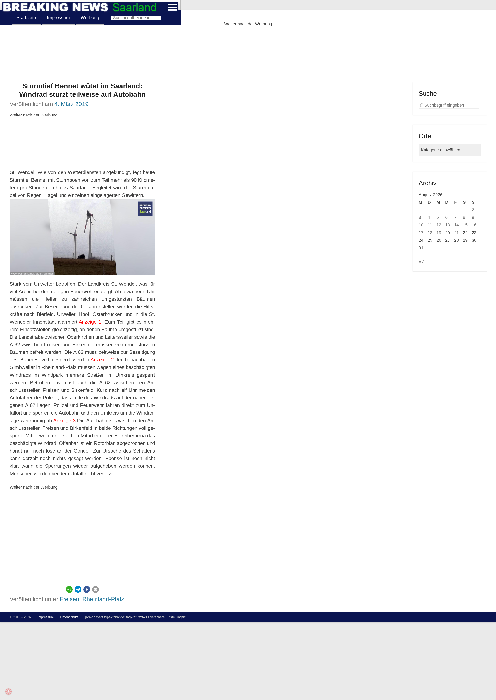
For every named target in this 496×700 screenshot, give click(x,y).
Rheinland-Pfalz (103, 599)
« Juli (424, 261)
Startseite (26, 17)
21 (456, 232)
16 (474, 224)
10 (421, 224)
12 (439, 224)
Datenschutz (69, 617)
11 (430, 224)
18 (430, 232)
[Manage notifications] (8, 691)
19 (439, 232)
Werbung (90, 17)
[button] (69, 589)
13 (447, 224)
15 (465, 224)
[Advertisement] (248, 55)
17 (421, 232)
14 (456, 224)
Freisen (69, 599)
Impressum (58, 17)
